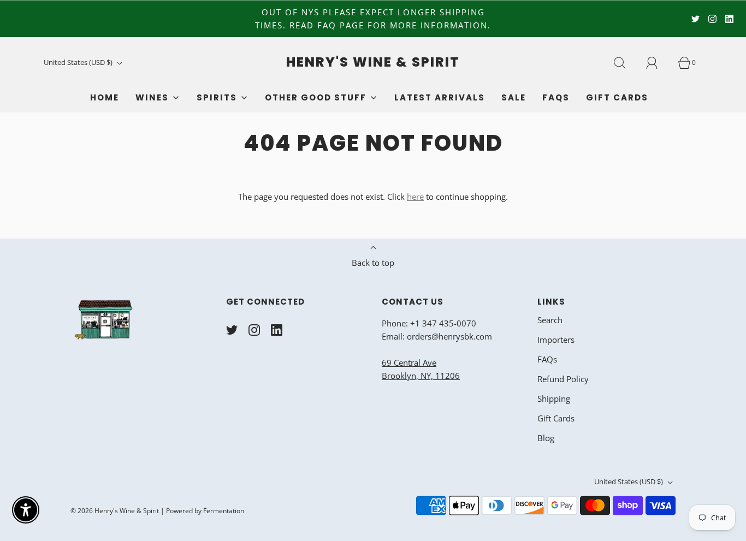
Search (550, 319)
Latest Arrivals (439, 97)
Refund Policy (563, 378)
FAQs (556, 97)
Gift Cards (617, 97)
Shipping (553, 398)
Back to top (373, 262)
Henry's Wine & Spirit (373, 62)
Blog (545, 437)
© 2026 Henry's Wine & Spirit (114, 510)
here (415, 196)
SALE (513, 97)
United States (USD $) (79, 62)
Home (104, 97)
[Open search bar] (626, 63)
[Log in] (658, 63)
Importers (556, 339)
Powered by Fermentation (205, 510)
